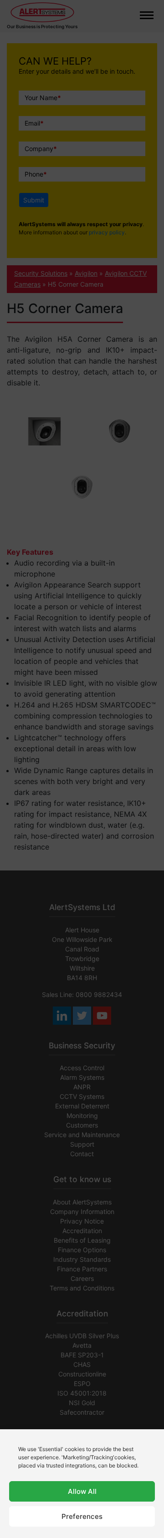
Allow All (82, 1491)
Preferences (82, 1516)
